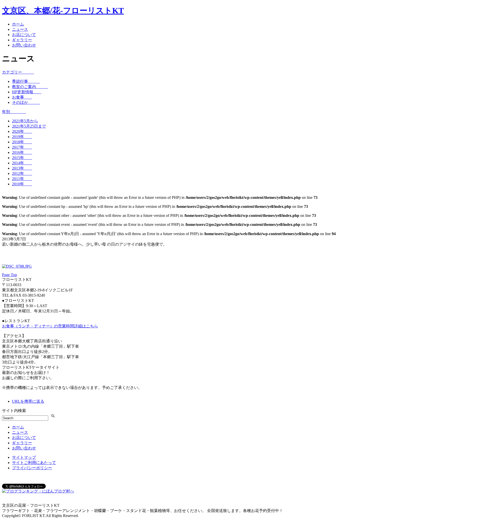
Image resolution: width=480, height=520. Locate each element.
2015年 (22, 158)
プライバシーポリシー (32, 468)
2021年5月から (25, 121)
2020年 (22, 131)
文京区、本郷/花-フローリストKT (63, 10)
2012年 (22, 173)
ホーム (18, 24)
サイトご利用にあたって (34, 462)
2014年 (22, 163)
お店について (24, 35)
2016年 (22, 152)
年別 (14, 112)
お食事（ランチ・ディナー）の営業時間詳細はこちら (50, 326)
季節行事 (26, 81)
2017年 (22, 147)
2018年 (22, 142)
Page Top (9, 275)
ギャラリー (22, 40)
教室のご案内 (30, 87)
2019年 (22, 137)
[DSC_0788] (17, 266)
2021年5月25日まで (29, 126)
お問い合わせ (24, 45)
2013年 (22, 168)
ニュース (20, 29)
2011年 (22, 179)
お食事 (22, 97)
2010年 (22, 184)
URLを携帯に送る (28, 401)
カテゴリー (18, 72)
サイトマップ (24, 457)
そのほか (26, 102)
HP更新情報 (26, 92)
